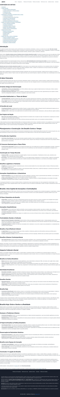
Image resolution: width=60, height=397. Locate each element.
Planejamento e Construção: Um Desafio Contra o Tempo (12, 14)
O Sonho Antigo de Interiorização (9, 9)
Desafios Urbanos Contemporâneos (10, 28)
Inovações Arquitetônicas (8, 24)
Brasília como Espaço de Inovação (9, 41)
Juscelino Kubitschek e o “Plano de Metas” (11, 10)
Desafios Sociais (6, 33)
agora (40, 368)
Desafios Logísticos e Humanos (9, 19)
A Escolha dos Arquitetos (8, 15)
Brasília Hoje (5, 34)
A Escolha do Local (6, 12)
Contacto (56, 1)
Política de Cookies (36, 1)
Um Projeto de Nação (7, 13)
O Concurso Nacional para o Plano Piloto (10, 17)
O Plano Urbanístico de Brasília (9, 23)
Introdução (4, 6)
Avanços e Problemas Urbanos (9, 37)
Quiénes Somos (51, 1)
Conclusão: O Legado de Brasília (9, 42)
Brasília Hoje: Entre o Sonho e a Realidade (9, 36)
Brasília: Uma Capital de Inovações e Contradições (11, 22)
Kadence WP (37, 394)
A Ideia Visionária (5, 8)
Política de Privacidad (27, 1)
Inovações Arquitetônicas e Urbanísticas (10, 20)
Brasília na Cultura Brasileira (8, 31)
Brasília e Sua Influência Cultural (9, 27)
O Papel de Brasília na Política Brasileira (10, 38)
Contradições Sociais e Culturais (9, 26)
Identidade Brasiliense (7, 32)
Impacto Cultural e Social (6, 29)
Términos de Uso (44, 1)
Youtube (16, 365)
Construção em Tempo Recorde (9, 18)
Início (16, 1)
